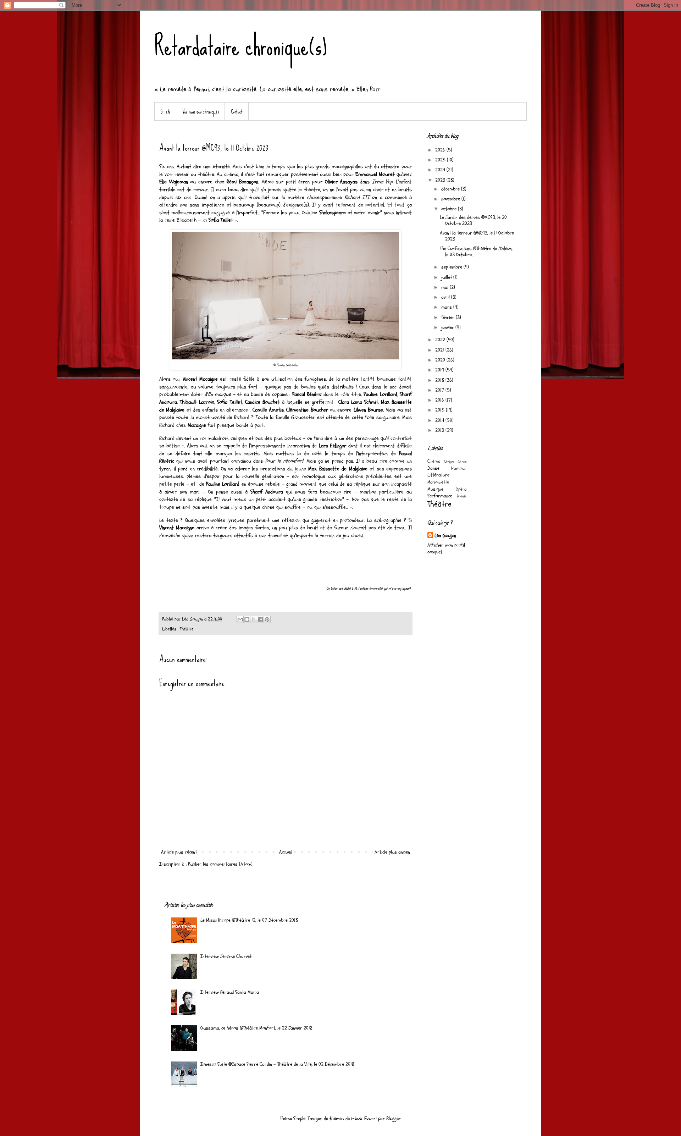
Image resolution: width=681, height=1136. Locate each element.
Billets (165, 111)
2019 (440, 369)
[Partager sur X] (253, 619)
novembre (451, 198)
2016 (440, 400)
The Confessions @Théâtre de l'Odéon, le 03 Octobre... (476, 251)
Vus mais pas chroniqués (200, 111)
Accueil (285, 852)
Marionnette (438, 482)
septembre (452, 267)
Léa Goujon (445, 535)
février (448, 317)
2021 (440, 350)
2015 (440, 410)
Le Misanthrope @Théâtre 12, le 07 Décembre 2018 (249, 920)
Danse (433, 468)
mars (447, 307)
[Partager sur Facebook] (260, 619)
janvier (448, 327)
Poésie (461, 496)
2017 (440, 390)
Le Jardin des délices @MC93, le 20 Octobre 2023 (473, 220)
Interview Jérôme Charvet (225, 956)
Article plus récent (179, 852)
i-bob (356, 1118)
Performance (439, 495)
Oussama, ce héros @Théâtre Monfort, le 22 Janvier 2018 (256, 1028)
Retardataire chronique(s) (240, 46)
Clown (462, 461)
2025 (441, 159)
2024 (441, 169)
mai (445, 287)
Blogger (393, 1118)
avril (446, 297)
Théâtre (187, 629)
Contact (237, 111)
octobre (449, 208)
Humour (458, 468)
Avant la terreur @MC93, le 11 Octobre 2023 (477, 236)
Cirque (449, 461)
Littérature (438, 475)
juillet (447, 277)
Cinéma (433, 461)
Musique (435, 489)
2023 (441, 180)
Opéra (461, 489)
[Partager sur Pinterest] (267, 619)
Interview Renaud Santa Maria (229, 992)
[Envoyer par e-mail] (240, 619)
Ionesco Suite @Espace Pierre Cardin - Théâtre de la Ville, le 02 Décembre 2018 (277, 1064)
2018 (440, 380)
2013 (440, 430)
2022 (441, 339)
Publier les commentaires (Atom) (220, 864)
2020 (441, 360)
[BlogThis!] (246, 619)
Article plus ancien (392, 852)
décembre (451, 189)
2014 (440, 420)
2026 (441, 150)
